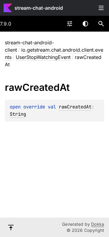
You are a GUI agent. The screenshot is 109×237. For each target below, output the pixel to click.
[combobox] (70, 24)
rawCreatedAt (75, 107)
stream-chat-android (39, 8)
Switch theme (85, 24)
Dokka (97, 224)
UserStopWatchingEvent (43, 57)
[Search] (101, 24)
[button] (101, 24)
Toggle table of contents (101, 8)
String (18, 114)
